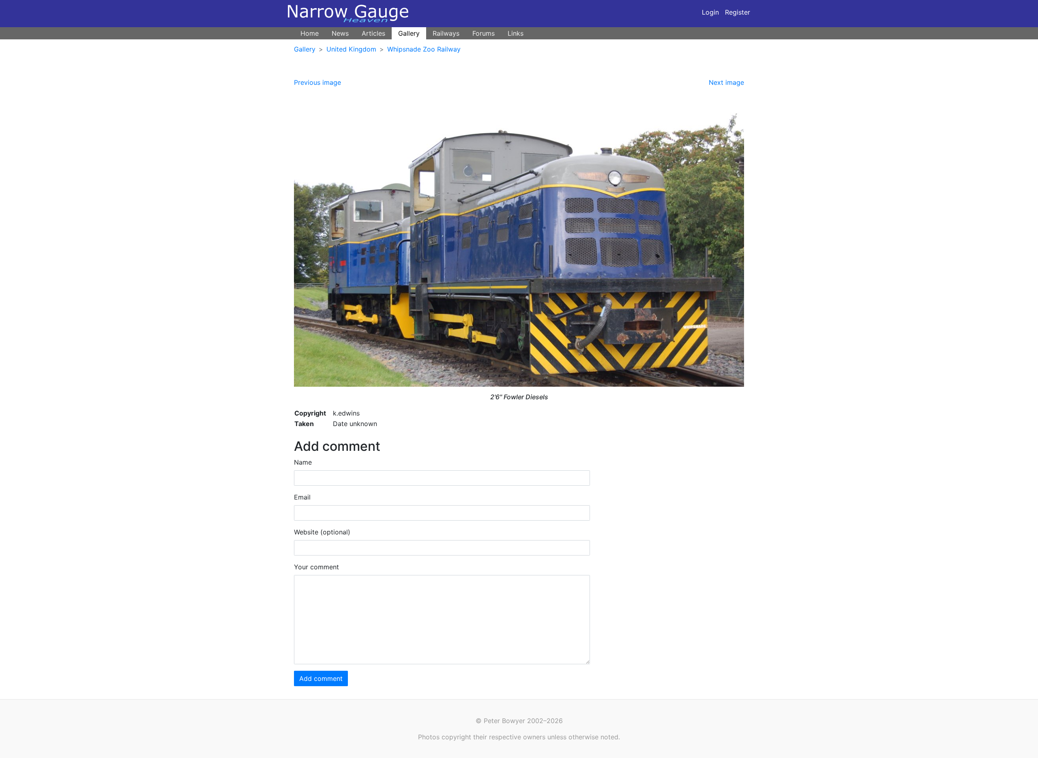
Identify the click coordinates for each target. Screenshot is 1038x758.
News (340, 33)
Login (710, 12)
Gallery (409, 33)
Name (303, 462)
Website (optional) (322, 532)
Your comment (316, 567)
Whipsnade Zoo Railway (424, 49)
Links (515, 33)
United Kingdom (351, 49)
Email (302, 497)
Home (309, 33)
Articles (373, 33)
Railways (446, 33)
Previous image (317, 82)
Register (737, 12)
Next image (726, 82)
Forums (483, 33)
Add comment (321, 678)
